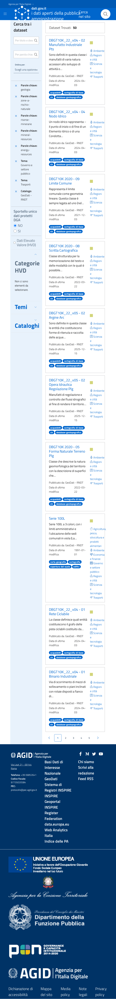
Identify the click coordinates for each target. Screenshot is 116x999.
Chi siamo (86, 762)
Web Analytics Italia (56, 833)
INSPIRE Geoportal (52, 799)
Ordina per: (20, 64)
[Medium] (87, 753)
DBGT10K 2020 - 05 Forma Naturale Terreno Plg (67, 451)
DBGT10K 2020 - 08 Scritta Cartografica (64, 248)
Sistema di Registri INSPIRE (58, 787)
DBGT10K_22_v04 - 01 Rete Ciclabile (67, 612)
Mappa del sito (46, 991)
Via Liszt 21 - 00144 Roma (21, 766)
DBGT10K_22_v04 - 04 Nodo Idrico (67, 114)
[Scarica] (91, 42)
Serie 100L (57, 518)
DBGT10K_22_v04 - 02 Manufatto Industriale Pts (67, 44)
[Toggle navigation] (5, 14)
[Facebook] (80, 753)
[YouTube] (100, 753)
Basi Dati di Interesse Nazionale (54, 767)
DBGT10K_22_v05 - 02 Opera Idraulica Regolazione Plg (67, 384)
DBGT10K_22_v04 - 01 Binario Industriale (67, 674)
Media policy (65, 991)
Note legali (83, 991)
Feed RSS (85, 779)
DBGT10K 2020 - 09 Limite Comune (64, 181)
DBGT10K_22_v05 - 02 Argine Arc (67, 315)
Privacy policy (101, 991)
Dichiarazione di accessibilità (20, 991)
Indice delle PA (56, 841)
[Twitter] (94, 753)
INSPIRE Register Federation (53, 813)
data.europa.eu (57, 824)
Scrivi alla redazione (86, 770)
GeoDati (51, 779)
